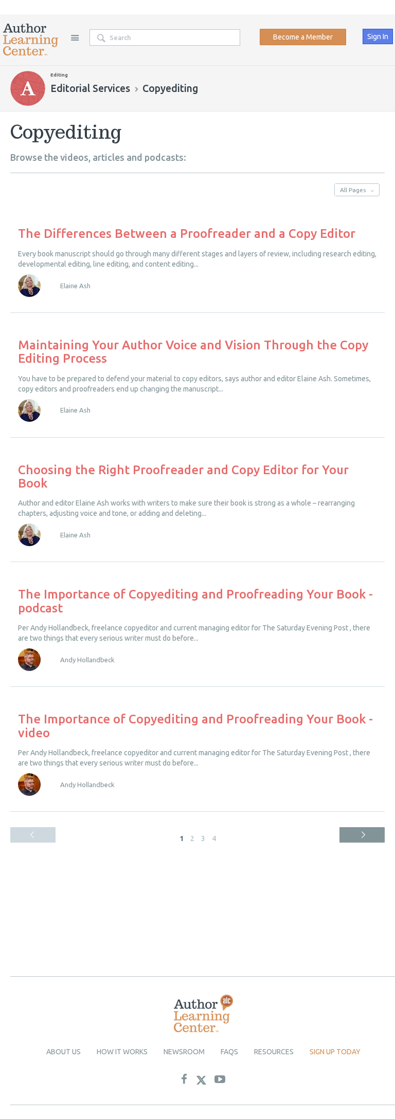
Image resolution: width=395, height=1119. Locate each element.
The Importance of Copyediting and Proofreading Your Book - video (195, 725)
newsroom (184, 1052)
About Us (63, 1052)
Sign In (377, 36)
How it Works (122, 1052)
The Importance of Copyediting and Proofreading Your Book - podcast (195, 600)
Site (74, 37)
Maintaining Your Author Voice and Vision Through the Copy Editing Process (193, 351)
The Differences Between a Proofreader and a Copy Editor (186, 233)
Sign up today (335, 1052)
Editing (59, 75)
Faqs (229, 1052)
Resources (274, 1052)
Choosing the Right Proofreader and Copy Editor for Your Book (183, 476)
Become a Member (303, 37)
